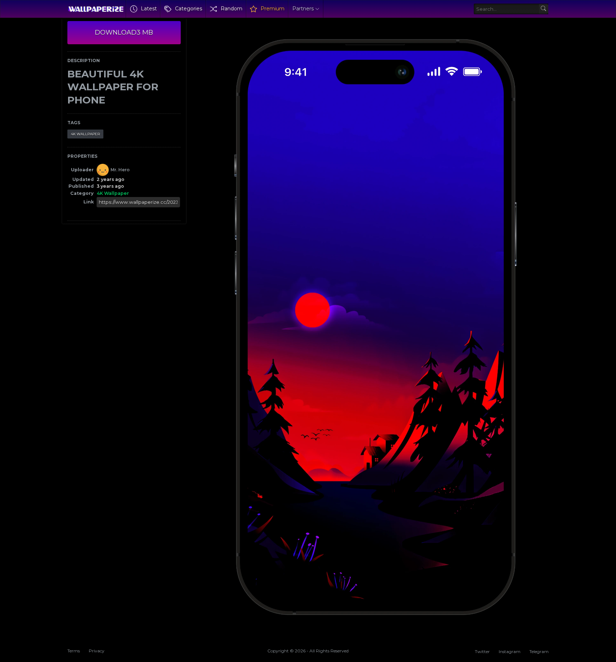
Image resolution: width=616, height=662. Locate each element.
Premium (272, 8)
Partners (303, 8)
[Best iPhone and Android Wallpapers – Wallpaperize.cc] (95, 9)
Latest (149, 8)
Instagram (509, 651)
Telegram (539, 651)
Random (231, 8)
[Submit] (544, 9)
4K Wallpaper (85, 134)
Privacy (96, 650)
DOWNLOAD (124, 32)
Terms (73, 650)
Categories (188, 8)
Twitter (482, 651)
